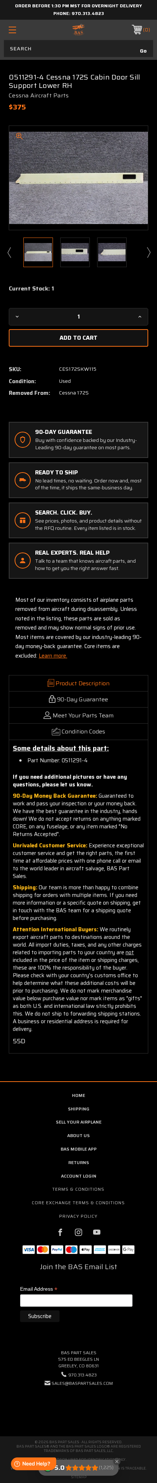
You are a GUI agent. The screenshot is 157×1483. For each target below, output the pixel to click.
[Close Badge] (116, 1461)
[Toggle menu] (23, 30)
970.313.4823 (88, 13)
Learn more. (53, 655)
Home (78, 1095)
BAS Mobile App (79, 1148)
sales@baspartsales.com (82, 1383)
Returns (78, 1162)
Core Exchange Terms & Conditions (78, 1202)
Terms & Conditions (78, 1189)
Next (148, 252)
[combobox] (78, 48)
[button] (78, 1405)
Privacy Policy (78, 1216)
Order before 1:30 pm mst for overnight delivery (78, 5)
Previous (8, 252)
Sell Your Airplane (79, 1121)
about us (78, 1135)
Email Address (38, 1289)
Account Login (78, 1175)
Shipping (78, 1108)
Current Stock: (31, 289)
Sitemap (79, 1477)
